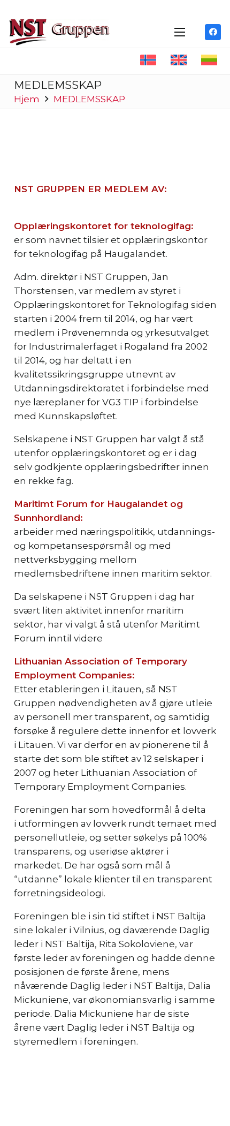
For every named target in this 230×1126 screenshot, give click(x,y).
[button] (179, 32)
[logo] (59, 32)
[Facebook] (213, 32)
